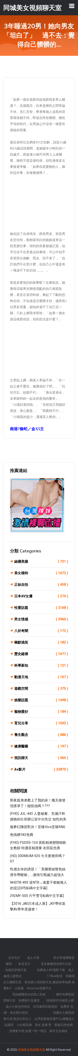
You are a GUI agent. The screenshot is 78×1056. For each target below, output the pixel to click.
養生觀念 (41, 735)
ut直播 (19, 988)
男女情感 (41, 619)
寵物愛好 (41, 712)
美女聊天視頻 (19, 1012)
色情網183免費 (21, 835)
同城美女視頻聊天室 (31, 1049)
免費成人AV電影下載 (51, 970)
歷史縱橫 (41, 654)
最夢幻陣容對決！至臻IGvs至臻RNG (37, 827)
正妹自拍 (41, 584)
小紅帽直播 (24, 1025)
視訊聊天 (41, 758)
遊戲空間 (41, 688)
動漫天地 (41, 677)
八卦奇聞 (41, 631)
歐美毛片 (24, 964)
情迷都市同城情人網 (60, 1000)
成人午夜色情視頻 (18, 1006)
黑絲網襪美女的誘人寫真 (29, 994)
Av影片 (41, 769)
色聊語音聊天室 (15, 970)
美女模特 (41, 573)
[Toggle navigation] (72, 6)
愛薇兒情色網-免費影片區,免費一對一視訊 (41, 1028)
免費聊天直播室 (29, 1000)
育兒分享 (41, 723)
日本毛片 (14, 957)
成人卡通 (33, 957)
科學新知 (41, 665)
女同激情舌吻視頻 (45, 1006)
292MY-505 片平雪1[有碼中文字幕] (37, 896)
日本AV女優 (41, 596)
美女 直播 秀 (43, 1025)
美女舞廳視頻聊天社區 (56, 964)
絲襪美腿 (41, 561)
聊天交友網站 (58, 1031)
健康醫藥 (41, 746)
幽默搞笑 (41, 642)
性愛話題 (41, 608)
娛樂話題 (41, 700)
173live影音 (55, 976)
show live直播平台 (39, 988)
